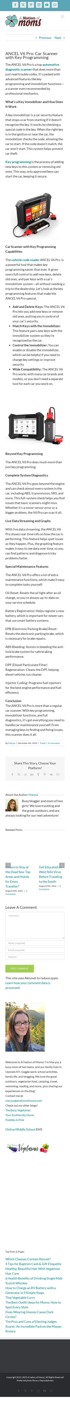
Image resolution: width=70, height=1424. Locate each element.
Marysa (11, 743)
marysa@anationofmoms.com (23, 1100)
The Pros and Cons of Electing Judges (31, 1322)
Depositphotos (46, 1380)
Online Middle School (20, 1129)
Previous (45, 38)
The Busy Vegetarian (18, 1110)
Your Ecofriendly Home (19, 1115)
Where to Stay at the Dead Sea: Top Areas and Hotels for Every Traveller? (17, 876)
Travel (42, 743)
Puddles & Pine (14, 1119)
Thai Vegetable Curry (20, 1297)
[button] (8, 865)
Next (58, 38)
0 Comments (54, 743)
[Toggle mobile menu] (63, 17)
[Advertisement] (35, 1207)
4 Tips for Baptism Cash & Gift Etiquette (33, 1264)
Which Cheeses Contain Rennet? (28, 1259)
